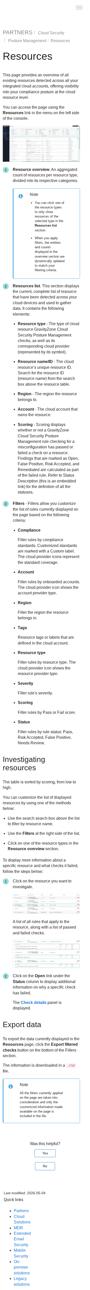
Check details (33, 1002)
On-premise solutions (22, 1267)
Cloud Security (51, 33)
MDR (18, 1228)
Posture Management (27, 41)
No (45, 1166)
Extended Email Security (22, 1239)
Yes (45, 1153)
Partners (21, 1211)
